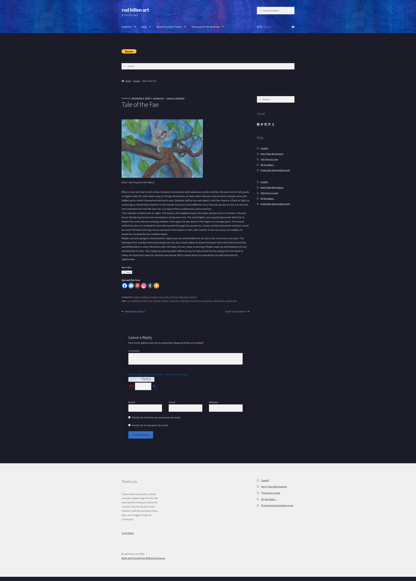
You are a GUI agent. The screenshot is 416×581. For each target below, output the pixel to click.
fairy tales (164, 297)
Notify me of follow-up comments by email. (156, 417)
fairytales (174, 300)
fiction (173, 297)
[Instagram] (144, 285)
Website (213, 402)
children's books (149, 297)
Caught (264, 148)
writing (193, 297)
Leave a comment (175, 98)
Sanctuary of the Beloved (205, 26)
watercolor (231, 300)
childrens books (139, 300)
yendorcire (158, 98)
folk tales (183, 297)
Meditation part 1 (135, 312)
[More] (156, 285)
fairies (164, 300)
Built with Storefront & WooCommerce (143, 558)
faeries (156, 300)
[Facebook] (125, 285)
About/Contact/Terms (169, 26)
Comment (134, 350)
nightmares (219, 300)
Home (128, 81)
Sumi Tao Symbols (235, 312)
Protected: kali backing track (275, 170)
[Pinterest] (137, 285)
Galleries (126, 26)
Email (173, 402)
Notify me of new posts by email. (150, 425)
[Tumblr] (150, 285)
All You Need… (267, 164)
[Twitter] (131, 285)
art (128, 300)
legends (208, 300)
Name (132, 402)
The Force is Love (269, 159)
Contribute (128, 533)
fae (150, 300)
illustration (196, 300)
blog (144, 26)
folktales (185, 300)
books (137, 81)
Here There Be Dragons (271, 153)
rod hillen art (135, 10)
